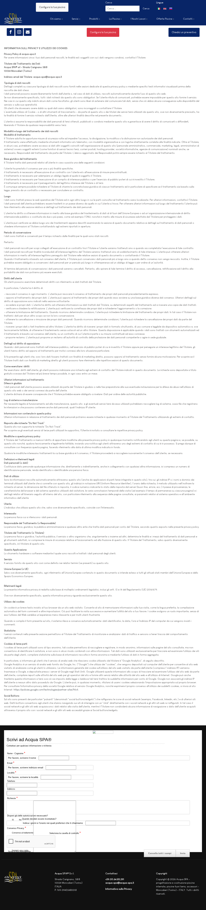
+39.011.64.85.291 (114, 879)
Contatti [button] (187, 18)
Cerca (108, 2)
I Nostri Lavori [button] (138, 18)
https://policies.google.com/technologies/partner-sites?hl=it (46, 689)
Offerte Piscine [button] (164, 18)
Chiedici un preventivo (184, 32)
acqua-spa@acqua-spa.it (119, 882)
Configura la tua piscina (52, 7)
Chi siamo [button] (55, 18)
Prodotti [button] (93, 18)
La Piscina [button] (114, 18)
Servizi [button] (75, 18)
